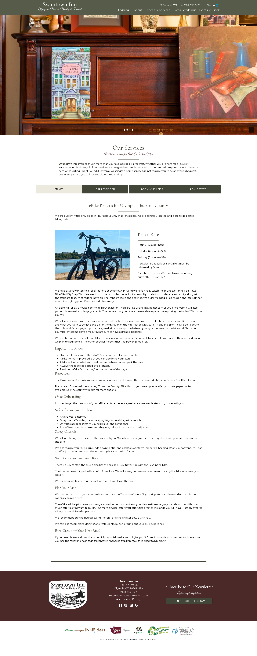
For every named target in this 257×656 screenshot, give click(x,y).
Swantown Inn (68, 163)
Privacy (136, 599)
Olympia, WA (170, 5)
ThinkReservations (146, 639)
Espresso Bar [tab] (105, 189)
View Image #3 (130, 130)
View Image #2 (127, 130)
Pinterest (131, 605)
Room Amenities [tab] (152, 189)
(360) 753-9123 (192, 5)
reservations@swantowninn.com (128, 595)
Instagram (125, 605)
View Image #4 (132, 130)
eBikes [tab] (58, 189)
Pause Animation (251, 130)
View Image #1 (124, 130)
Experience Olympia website (78, 380)
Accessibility (123, 599)
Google (136, 605)
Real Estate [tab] (198, 189)
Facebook (120, 605)
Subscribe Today (189, 601)
